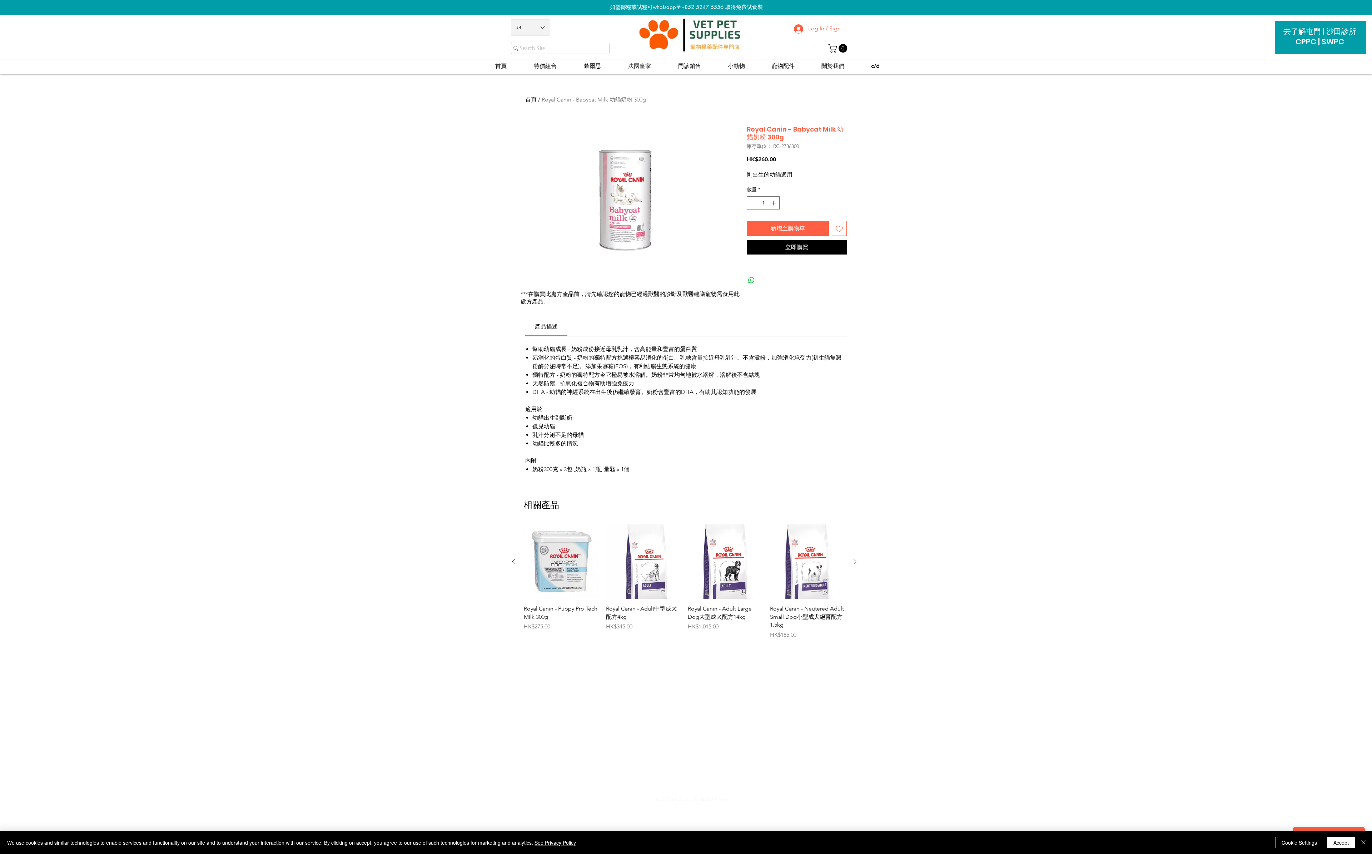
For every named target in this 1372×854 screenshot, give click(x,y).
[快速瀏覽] (561, 561)
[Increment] (774, 203)
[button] (838, 48)
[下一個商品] (855, 561)
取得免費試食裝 (744, 7)
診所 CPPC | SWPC (1326, 36)
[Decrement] (752, 203)
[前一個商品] (513, 561)
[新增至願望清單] (839, 228)
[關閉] (1363, 842)
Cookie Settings (1299, 842)
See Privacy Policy (555, 842)
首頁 (531, 99)
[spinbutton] (763, 203)
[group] (684, 582)
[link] (546, 326)
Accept (1341, 842)
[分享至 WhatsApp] (751, 280)
